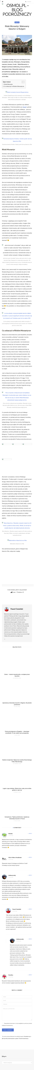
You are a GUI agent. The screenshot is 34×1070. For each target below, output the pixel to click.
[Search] (25, 1)
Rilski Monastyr (8, 84)
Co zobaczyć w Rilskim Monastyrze (14, 86)
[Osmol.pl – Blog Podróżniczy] (17, 9)
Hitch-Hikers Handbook (15, 857)
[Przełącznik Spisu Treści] (22, 82)
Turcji (24, 107)
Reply (30, 833)
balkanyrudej (12, 875)
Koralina (10, 975)
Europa (17, 22)
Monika (10, 833)
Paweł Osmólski (17, 609)
